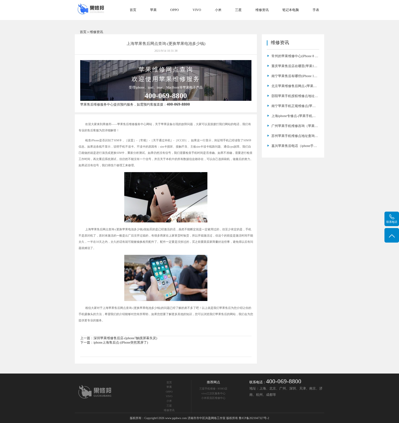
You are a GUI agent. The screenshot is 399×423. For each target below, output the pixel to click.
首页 (133, 10)
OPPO (174, 10)
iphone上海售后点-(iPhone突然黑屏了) (121, 342)
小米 (218, 10)
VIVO (197, 10)
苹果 (153, 10)
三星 (238, 10)
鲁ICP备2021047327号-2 (254, 418)
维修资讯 (262, 10)
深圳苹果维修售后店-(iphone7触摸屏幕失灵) (125, 338)
